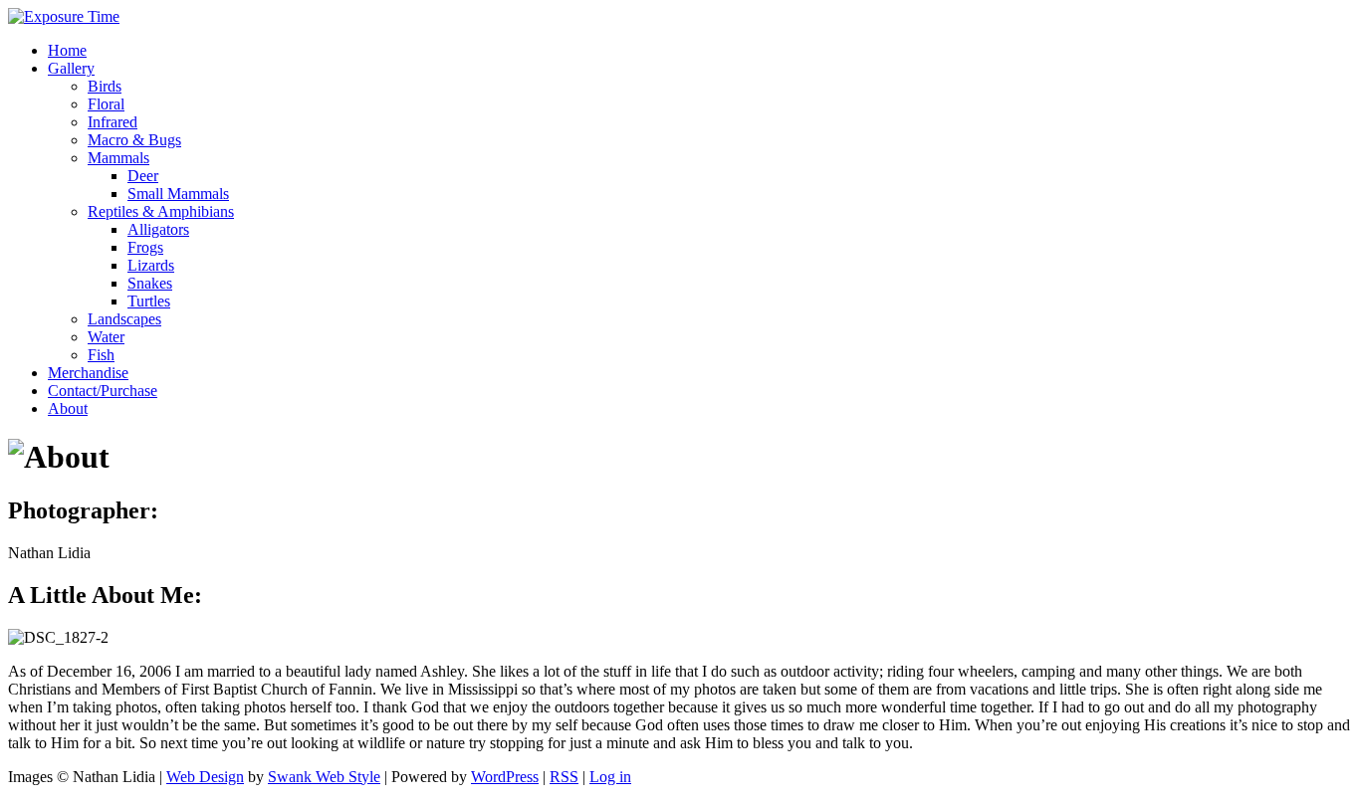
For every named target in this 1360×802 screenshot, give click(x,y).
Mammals (118, 157)
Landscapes (124, 318)
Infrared (112, 121)
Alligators (158, 229)
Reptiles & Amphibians (161, 211)
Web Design (205, 776)
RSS (564, 776)
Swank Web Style (324, 776)
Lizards (150, 265)
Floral (106, 104)
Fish (101, 354)
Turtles (148, 301)
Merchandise (88, 372)
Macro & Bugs (134, 139)
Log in (610, 776)
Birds (104, 86)
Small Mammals (178, 193)
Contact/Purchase (102, 390)
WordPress (505, 776)
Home (67, 50)
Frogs (145, 247)
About (68, 408)
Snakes (149, 283)
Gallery (71, 68)
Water (106, 336)
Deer (142, 175)
